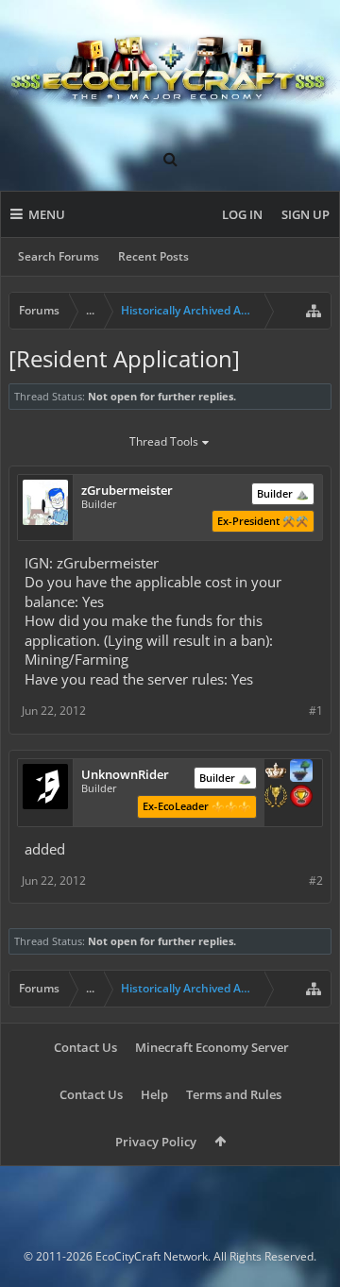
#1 (316, 710)
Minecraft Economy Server (212, 1047)
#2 (316, 880)
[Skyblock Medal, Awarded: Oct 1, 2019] (301, 772)
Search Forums (58, 256)
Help (154, 1094)
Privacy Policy (155, 1141)
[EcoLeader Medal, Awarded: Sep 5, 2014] (275, 772)
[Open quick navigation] (314, 311)
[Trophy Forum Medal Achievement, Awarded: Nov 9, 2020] (301, 798)
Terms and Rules (233, 1094)
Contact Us (85, 1047)
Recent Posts (153, 256)
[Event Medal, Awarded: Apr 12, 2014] (275, 798)
